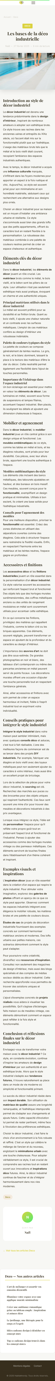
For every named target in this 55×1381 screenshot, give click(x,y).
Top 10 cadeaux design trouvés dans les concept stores (26, 1342)
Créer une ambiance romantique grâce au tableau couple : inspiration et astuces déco (26, 1310)
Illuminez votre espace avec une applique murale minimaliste (24, 1298)
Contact (38, 1366)
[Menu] (33, 2)
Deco (15, 17)
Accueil (7, 17)
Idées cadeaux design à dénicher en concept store (26, 1332)
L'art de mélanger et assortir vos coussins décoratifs (24, 1288)
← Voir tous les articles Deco (19, 1250)
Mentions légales (21, 1366)
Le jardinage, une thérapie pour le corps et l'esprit (25, 1322)
